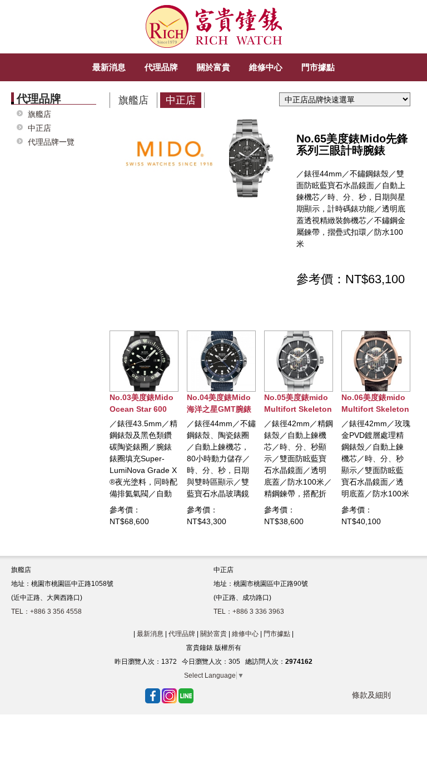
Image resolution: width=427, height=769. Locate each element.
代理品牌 (181, 634)
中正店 (39, 128)
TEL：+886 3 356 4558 (46, 611)
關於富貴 (213, 634)
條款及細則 (371, 695)
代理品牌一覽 (51, 142)
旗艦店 (39, 114)
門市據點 (277, 634)
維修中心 (245, 634)
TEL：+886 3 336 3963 (249, 611)
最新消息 (150, 634)
